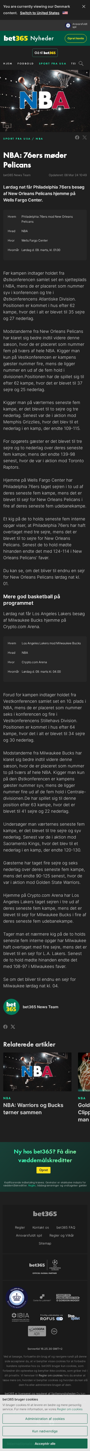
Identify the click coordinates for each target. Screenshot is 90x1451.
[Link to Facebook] (77, 140)
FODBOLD (26, 63)
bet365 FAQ (65, 1227)
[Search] (81, 63)
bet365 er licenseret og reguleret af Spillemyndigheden (40, 1393)
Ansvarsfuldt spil (80, 25)
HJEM (7, 63)
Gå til (38, 52)
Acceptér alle (45, 1444)
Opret (43, 1170)
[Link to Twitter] (84, 140)
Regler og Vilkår (62, 1235)
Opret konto (76, 38)
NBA (39, 138)
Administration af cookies (45, 1419)
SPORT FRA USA (52, 63)
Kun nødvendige (45, 1431)
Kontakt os (40, 1227)
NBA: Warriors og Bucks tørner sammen (33, 1108)
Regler (32, 1185)
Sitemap (45, 1243)
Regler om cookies (69, 1409)
